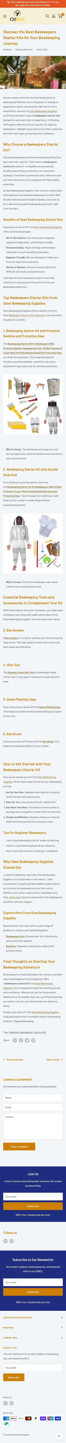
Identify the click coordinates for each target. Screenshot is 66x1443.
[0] (60, 16)
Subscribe (33, 1206)
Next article (53, 1059)
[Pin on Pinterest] (21, 1040)
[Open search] (47, 16)
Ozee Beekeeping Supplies (43, 111)
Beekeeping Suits (15, 936)
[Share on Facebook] (15, 1040)
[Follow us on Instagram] (11, 1241)
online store (15, 897)
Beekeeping (26, 1032)
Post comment (19, 1146)
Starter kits (40, 1032)
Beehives (7, 49)
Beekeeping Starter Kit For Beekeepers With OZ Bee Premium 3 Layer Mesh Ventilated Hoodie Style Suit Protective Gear (32, 491)
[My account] (53, 16)
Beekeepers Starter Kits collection (27, 315)
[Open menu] (4, 16)
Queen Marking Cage (49, 707)
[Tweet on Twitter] (27, 1040)
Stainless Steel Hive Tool (21, 672)
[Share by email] (33, 1040)
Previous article (14, 1059)
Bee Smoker (11, 637)
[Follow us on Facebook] (5, 1241)
